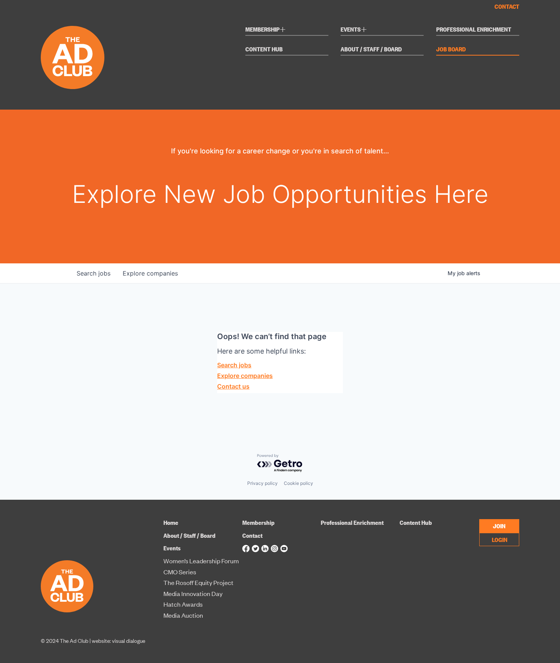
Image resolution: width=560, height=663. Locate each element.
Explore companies (245, 375)
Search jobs (234, 365)
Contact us (233, 386)
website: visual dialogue (118, 640)
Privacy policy (262, 483)
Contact (506, 6)
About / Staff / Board (371, 49)
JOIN (499, 525)
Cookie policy (298, 483)
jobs (93, 273)
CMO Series (179, 572)
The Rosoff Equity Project (198, 582)
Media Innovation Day (192, 593)
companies (150, 273)
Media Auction (183, 615)
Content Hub (264, 49)
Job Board (451, 49)
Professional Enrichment (473, 29)
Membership (265, 30)
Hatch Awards (183, 604)
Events (354, 30)
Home (170, 522)
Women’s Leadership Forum (201, 561)
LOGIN (499, 539)
